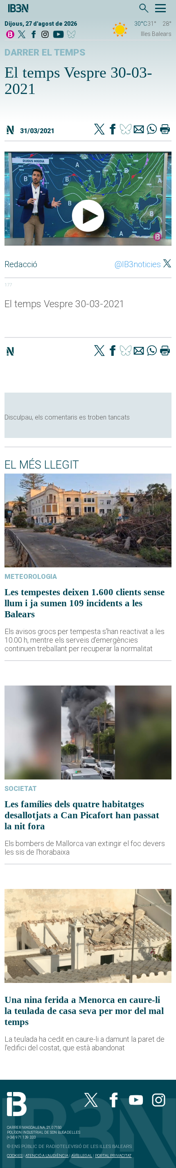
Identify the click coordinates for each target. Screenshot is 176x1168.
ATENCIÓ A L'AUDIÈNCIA (46, 1155)
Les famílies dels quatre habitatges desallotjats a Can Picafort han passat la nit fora (82, 815)
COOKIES (15, 1155)
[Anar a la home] (10, 35)
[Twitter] (99, 129)
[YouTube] (58, 35)
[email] (138, 129)
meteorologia (31, 577)
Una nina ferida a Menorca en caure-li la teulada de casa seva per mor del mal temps (84, 1010)
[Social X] (22, 35)
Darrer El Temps (45, 52)
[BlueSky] (72, 35)
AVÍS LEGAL (81, 1155)
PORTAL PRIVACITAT (113, 1155)
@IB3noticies (138, 264)
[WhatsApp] (152, 129)
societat (21, 789)
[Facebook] (33, 35)
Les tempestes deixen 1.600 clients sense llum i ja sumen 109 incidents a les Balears (85, 603)
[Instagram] (45, 35)
